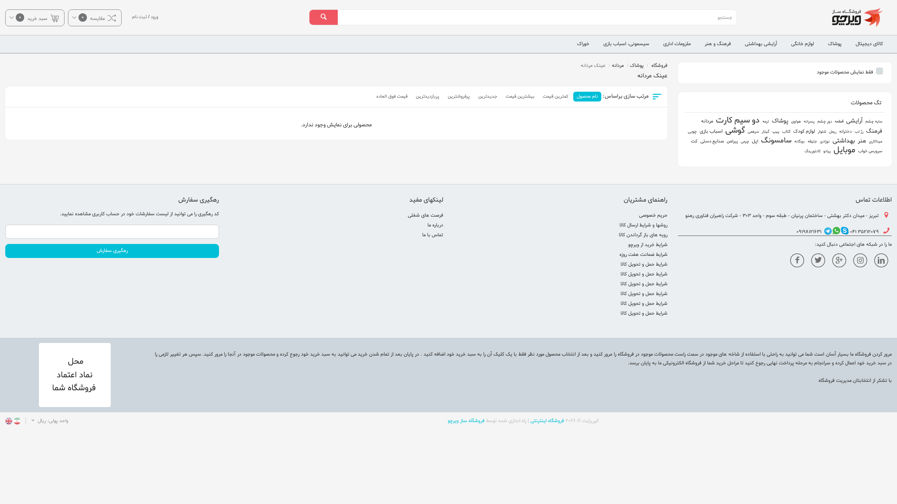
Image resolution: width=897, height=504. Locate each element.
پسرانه (809, 121)
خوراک (583, 44)
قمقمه (839, 121)
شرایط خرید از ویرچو (647, 244)
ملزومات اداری (677, 44)
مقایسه (94, 18)
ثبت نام (139, 17)
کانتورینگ (812, 151)
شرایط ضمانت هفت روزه (643, 254)
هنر (862, 141)
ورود (154, 17)
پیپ (775, 131)
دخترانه (845, 131)
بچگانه (799, 141)
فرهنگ (874, 131)
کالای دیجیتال (869, 44)
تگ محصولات (866, 103)
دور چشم (824, 121)
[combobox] (537, 17)
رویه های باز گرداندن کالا (643, 235)
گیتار (765, 131)
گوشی (735, 131)
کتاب (786, 131)
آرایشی (854, 121)
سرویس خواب (870, 151)
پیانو (827, 151)
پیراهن (732, 141)
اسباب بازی (711, 131)
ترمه (765, 121)
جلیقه (812, 141)
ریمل (832, 131)
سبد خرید (34, 18)
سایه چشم (873, 121)
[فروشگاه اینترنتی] (822, 17)
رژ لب (859, 131)
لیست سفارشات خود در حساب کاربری (130, 214)
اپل (755, 141)
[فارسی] (16, 422)
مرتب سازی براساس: (626, 96)
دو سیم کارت (738, 120)
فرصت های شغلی (425, 215)
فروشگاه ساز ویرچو (466, 421)
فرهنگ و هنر (718, 44)
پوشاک (835, 44)
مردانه (707, 121)
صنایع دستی (712, 141)
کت (694, 141)
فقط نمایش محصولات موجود (846, 72)
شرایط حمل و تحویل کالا (644, 264)
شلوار (822, 131)
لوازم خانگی (802, 44)
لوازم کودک (804, 131)
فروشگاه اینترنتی (547, 421)
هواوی (796, 121)
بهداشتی (844, 141)
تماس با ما (432, 235)
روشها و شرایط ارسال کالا (643, 225)
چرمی (745, 141)
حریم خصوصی (653, 215)
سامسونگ (776, 140)
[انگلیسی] (8, 422)
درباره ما (435, 225)
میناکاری (875, 141)
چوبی (692, 131)
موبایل (844, 150)
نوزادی (825, 141)
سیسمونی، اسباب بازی (626, 44)
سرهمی (753, 131)
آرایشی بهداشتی (761, 44)
